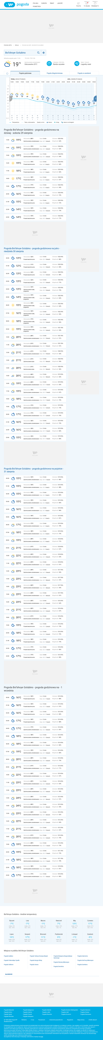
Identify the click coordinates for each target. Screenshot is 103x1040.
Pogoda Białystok (9, 1010)
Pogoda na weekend (84, 73)
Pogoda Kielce (8, 1012)
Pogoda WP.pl (8, 45)
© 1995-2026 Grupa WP (10, 1020)
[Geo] (43, 53)
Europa (44, 3)
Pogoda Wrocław (9, 1016)
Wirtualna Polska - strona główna (9, 4)
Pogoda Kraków (27, 1012)
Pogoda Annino (34, 964)
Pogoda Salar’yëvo (82, 956)
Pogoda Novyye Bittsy (36, 960)
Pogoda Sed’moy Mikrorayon (85, 960)
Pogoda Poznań (27, 1014)
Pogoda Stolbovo (8, 964)
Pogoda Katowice (85, 1010)
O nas (32, 1020)
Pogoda (23, 4)
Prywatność (41, 1020)
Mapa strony (80, 1020)
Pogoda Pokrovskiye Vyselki (11, 960)
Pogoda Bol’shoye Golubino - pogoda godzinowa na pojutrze (33, 468)
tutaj (42, 1036)
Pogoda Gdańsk (46, 1010)
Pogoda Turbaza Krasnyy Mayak (39, 956)
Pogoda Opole (8, 1014)
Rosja (17, 45)
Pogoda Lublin (46, 1012)
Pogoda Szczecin (66, 1014)
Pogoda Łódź (65, 1012)
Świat (52, 3)
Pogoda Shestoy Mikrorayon (61, 962)
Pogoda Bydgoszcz (28, 1010)
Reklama (24, 1020)
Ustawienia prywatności (56, 1020)
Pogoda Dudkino (8, 956)
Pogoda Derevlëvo (59, 966)
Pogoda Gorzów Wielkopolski (69, 1010)
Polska (35, 3)
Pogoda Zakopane (28, 1016)
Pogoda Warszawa (85, 1014)
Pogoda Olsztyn (84, 1012)
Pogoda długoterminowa (55, 73)
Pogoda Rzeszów (47, 1014)
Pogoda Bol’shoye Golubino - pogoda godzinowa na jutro (31, 248)
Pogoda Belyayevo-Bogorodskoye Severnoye (63, 957)
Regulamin (70, 1020)
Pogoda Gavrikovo (82, 964)
